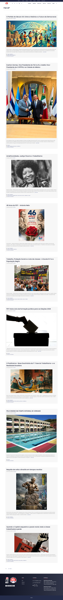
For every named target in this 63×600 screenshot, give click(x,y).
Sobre (53, 3)
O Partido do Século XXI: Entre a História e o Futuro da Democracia (31, 17)
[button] (56, 3)
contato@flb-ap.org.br (37, 580)
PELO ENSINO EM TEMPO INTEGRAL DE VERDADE (23, 411)
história (15, 401)
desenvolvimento (9, 195)
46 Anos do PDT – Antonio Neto (18, 205)
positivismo (21, 401)
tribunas (29, 3)
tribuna (29, 195)
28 (9, 568)
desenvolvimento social (10, 401)
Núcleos (44, 3)
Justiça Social (20, 195)
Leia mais (44, 51)
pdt (10, 249)
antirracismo (9, 560)
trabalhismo (14, 55)
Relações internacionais (13, 146)
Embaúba (34, 3)
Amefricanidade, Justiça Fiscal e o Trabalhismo (24, 156)
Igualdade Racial (15, 195)
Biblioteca (39, 3)
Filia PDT (23, 582)
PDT (22, 580)
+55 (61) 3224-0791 (37, 582)
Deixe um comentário (10, 147)
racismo (23, 195)
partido (8, 55)
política (11, 55)
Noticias (8, 145)
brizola (8, 249)
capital (12, 560)
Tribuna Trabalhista (10, 54)
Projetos (49, 3)
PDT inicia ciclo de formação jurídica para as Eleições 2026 (28, 309)
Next (11, 568)
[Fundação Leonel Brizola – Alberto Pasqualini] (6, 3)
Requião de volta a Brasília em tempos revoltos (24, 470)
